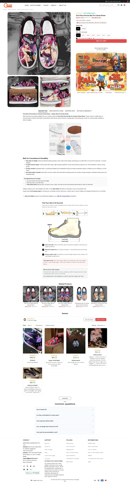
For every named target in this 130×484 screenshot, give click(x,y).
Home (4, 9)
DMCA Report (26, 480)
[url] (30, 458)
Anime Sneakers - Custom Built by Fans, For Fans (20, 9)
